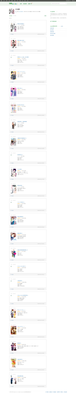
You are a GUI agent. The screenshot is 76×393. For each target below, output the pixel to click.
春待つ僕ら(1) (19, 88)
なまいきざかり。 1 (20, 326)
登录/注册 (73, 0)
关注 (11, 15)
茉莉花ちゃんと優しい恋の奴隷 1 (23, 57)
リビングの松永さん (20, 202)
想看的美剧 (52, 31)
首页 (21, 3)
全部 (10, 18)
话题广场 (30, 3)
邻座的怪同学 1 (20, 359)
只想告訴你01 (19, 280)
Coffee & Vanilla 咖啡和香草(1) (22, 295)
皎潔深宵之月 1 (20, 154)
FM (22, 0)
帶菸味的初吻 (19, 185)
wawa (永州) (21, 11)
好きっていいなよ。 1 (21, 309)
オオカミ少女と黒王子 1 (21, 266)
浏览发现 (25, 3)
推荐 (45, 15)
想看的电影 (52, 28)
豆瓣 (1, 0)
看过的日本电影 (52, 33)
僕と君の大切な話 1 (20, 104)
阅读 (20, 0)
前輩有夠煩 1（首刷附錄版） (22, 121)
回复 (12, 34)
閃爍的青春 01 (19, 233)
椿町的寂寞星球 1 (20, 216)
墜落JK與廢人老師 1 (20, 40)
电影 (6, 0)
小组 (17, 0)
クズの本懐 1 (19, 169)
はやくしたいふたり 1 (21, 71)
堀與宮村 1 (19, 343)
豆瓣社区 (14, 3)
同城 (14, 0)
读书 (4, 0)
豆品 (27, 0)
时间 (25, 0)
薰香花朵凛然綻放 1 (20, 23)
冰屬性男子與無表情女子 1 (22, 138)
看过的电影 (52, 35)
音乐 (9, 0)
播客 (12, 0)
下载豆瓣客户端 (68, 0)
